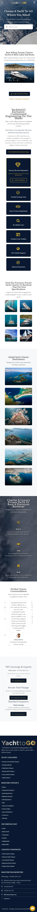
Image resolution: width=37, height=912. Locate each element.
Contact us (5, 815)
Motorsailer (5, 844)
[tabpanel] (19, 73)
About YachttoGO (7, 812)
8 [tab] (26, 81)
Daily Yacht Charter (7, 768)
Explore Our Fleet (19, 697)
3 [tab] (13, 81)
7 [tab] (23, 81)
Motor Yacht (5, 831)
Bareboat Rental (6, 765)
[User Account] (34, 2)
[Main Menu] (2, 2)
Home (4, 787)
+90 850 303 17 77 (19, 714)
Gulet (3, 828)
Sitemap (4, 818)
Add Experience (6, 799)
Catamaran (5, 835)
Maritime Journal (7, 796)
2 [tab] (10, 81)
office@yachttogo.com (10, 894)
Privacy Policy (6, 809)
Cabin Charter (6, 778)
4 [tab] (15, 81)
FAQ (3, 802)
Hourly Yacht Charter (8, 771)
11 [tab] (34, 81)
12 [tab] (21, 84)
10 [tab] (31, 81)
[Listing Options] (31, 79)
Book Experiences (7, 793)
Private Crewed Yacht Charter (10, 762)
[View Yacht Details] (19, 73)
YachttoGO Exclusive (8, 790)
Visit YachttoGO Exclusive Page (18, 152)
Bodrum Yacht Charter (8, 857)
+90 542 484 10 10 (19, 680)
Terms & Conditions (8, 806)
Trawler (4, 838)
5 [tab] (18, 81)
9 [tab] (29, 81)
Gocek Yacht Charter (8, 860)
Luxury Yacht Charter (8, 774)
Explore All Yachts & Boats (20, 94)
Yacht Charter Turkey (8, 854)
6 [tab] (21, 81)
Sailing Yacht (6, 841)
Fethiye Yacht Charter (8, 866)
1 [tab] (7, 81)
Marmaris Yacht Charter (9, 863)
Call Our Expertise (20, 180)
